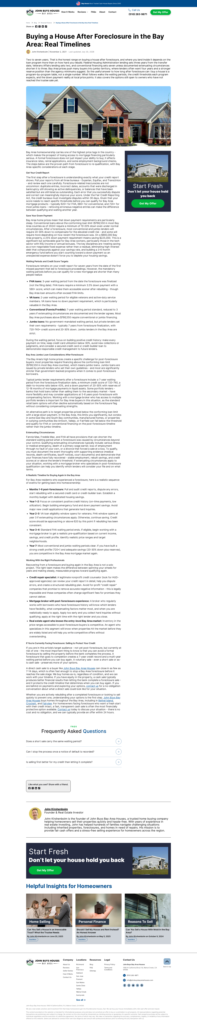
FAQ (91, 968)
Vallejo (78, 989)
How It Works (67, 12)
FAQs (93, 12)
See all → (81, 1000)
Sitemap (93, 971)
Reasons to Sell (140, 922)
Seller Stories (68, 971)
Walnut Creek (81, 992)
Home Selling (39, 922)
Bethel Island (105, 700)
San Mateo (80, 982)
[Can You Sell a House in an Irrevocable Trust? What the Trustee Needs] (49, 910)
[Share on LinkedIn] (43, 26)
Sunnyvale (80, 995)
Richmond (80, 964)
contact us (92, 686)
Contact (112, 12)
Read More (33, 939)
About (102, 12)
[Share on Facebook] (36, 26)
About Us (66, 964)
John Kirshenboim (40, 52)
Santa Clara (80, 986)
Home (28, 23)
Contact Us (67, 977)
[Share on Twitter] (39, 26)
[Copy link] (46, 26)
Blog (35, 23)
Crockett (31, 703)
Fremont (79, 979)
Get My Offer (160, 12)
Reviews (82, 12)
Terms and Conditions (108, 969)
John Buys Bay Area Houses (79, 668)
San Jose (79, 976)
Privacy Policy (109, 964)
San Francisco (80, 969)
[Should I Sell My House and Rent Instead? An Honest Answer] (98, 910)
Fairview (47, 703)
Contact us (64, 709)
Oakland (79, 973)
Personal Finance (46, 23)
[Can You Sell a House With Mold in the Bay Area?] (148, 910)
